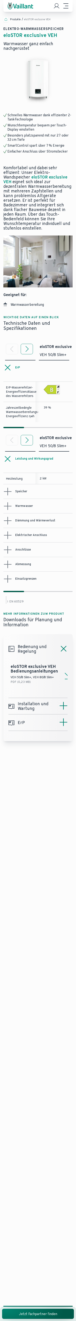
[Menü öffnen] (65, 5)
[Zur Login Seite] (57, 6)
